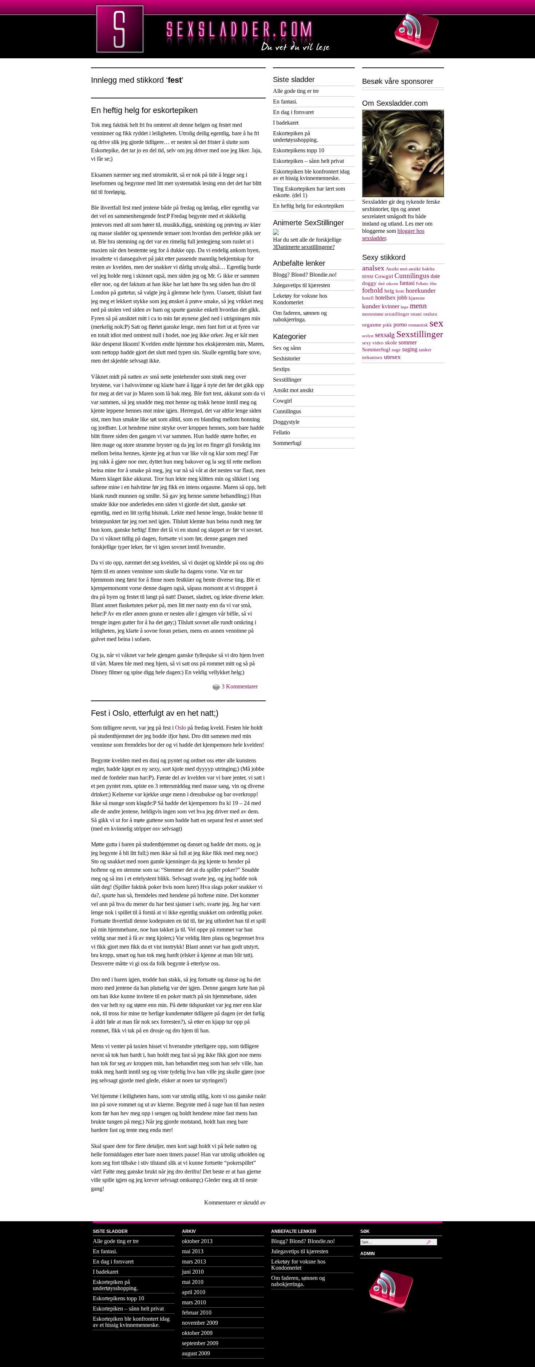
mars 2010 (194, 1302)
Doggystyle (286, 422)
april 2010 (193, 1292)
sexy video (373, 342)
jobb (402, 297)
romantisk (418, 325)
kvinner (390, 306)
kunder (371, 306)
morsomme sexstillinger (385, 314)
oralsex (430, 314)
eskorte (392, 284)
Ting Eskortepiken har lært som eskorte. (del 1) (309, 191)
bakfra (428, 269)
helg (389, 291)
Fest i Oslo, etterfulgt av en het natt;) (154, 713)
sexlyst (367, 336)
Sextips (281, 369)
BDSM (367, 277)
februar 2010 (196, 1312)
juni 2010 (193, 1272)
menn (418, 305)
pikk (387, 325)
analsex (373, 268)
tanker (425, 349)
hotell (368, 298)
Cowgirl (282, 401)
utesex (392, 356)
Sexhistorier (286, 358)
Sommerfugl (287, 443)
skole (391, 342)
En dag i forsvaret (293, 112)
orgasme (371, 325)
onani (416, 314)
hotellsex (385, 297)
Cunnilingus (287, 411)
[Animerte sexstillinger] (276, 233)
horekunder (421, 290)
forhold (372, 290)
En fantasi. (285, 101)
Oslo (180, 727)
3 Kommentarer (240, 686)
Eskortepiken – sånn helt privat (308, 161)
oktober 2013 (197, 1241)
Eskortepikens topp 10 (298, 150)
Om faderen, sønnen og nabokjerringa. (300, 316)
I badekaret (285, 123)
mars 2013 (194, 1261)
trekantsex (372, 357)
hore (400, 291)
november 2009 (200, 1323)
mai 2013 (192, 1251)
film (433, 284)
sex (436, 323)
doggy (369, 283)
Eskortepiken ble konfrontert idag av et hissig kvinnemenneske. (311, 174)
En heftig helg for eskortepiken (144, 110)
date (435, 276)
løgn (404, 307)
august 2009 (196, 1353)
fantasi (407, 283)
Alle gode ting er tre (296, 91)
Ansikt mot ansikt (293, 390)
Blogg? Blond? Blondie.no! (305, 275)
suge (396, 349)
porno (400, 324)
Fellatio (281, 432)
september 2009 (200, 1343)
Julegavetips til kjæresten (301, 285)
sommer (408, 342)
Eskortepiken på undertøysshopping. (295, 136)
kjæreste (417, 298)
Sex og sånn (287, 348)
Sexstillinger (287, 379)
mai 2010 (192, 1282)
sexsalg (385, 335)
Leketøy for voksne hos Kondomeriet (300, 299)
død (381, 284)
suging (409, 349)
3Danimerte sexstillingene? (304, 247)
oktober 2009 (197, 1333)
